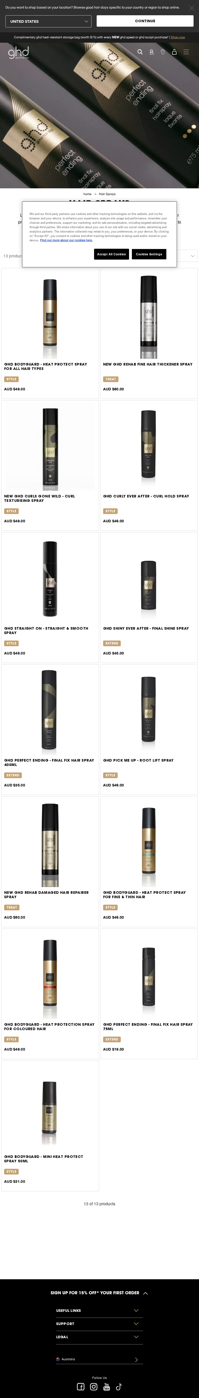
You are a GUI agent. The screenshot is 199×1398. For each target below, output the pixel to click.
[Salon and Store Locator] (163, 51)
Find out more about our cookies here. (66, 240)
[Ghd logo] (18, 53)
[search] (140, 51)
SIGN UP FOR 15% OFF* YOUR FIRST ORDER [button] (95, 1293)
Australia (68, 1359)
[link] (99, 37)
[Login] (151, 51)
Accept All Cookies (111, 254)
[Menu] (186, 51)
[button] (99, 1311)
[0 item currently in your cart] (174, 51)
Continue (145, 21)
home (87, 194)
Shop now (178, 37)
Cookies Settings (149, 254)
